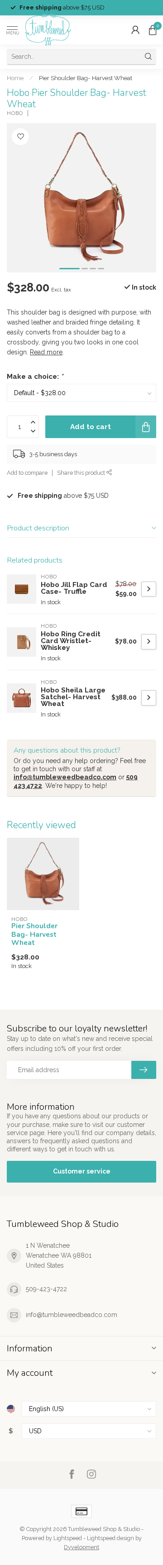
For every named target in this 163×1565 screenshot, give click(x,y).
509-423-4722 (46, 1289)
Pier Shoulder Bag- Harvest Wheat (85, 77)
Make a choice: (35, 376)
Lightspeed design (110, 1538)
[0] (152, 30)
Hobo (15, 113)
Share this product (81, 472)
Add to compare (27, 472)
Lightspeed (67, 1538)
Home (15, 77)
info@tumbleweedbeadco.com (65, 777)
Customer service (81, 1171)
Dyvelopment (81, 1547)
